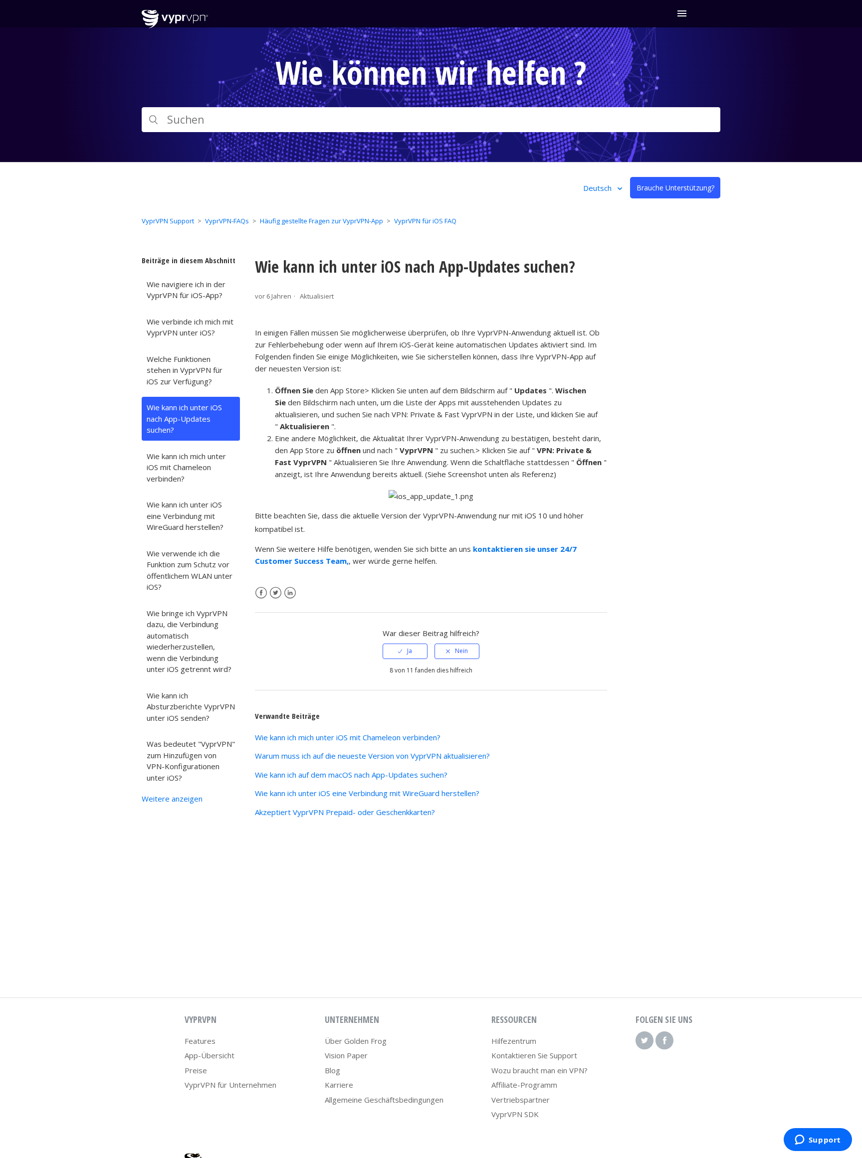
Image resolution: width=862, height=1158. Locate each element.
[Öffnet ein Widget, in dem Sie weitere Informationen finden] (817, 1140)
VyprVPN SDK (515, 1114)
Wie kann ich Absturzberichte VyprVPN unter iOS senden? (191, 706)
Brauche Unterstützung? (675, 187)
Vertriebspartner (520, 1100)
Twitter (275, 593)
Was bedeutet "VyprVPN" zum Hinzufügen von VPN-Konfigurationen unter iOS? (191, 761)
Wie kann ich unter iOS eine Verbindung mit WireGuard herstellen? (185, 515)
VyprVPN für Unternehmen (230, 1085)
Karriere (339, 1085)
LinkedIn (290, 593)
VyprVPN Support (168, 220)
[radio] (405, 651)
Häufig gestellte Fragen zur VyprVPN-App (321, 220)
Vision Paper (346, 1055)
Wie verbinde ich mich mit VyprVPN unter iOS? (190, 327)
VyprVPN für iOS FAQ (425, 220)
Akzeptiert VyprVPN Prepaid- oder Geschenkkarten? (345, 812)
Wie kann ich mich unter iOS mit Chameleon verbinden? (186, 467)
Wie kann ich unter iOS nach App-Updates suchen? (184, 418)
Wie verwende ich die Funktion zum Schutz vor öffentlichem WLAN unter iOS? (189, 570)
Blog (332, 1070)
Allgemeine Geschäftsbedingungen (384, 1100)
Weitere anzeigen (172, 799)
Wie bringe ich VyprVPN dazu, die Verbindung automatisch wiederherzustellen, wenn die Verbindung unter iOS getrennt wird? (189, 641)
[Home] (175, 25)
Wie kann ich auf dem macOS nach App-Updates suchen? (351, 775)
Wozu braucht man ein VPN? (539, 1070)
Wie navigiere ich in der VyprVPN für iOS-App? (186, 290)
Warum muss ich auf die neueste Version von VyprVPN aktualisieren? (372, 756)
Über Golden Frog (356, 1041)
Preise (196, 1070)
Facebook (261, 593)
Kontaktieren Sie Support (534, 1055)
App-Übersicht (209, 1055)
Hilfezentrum (513, 1041)
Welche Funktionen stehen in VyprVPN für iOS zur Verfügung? (184, 370)
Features (200, 1041)
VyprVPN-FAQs (227, 220)
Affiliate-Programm (524, 1085)
